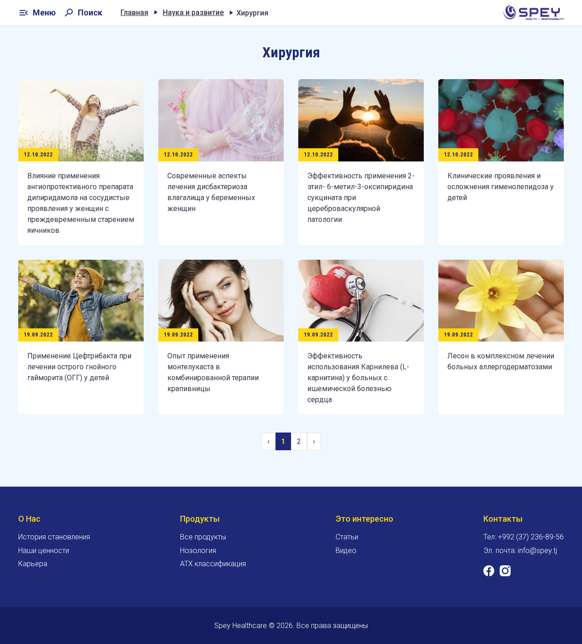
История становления (54, 537)
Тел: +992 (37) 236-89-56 (523, 537)
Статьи (347, 537)
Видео (346, 550)
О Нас (29, 518)
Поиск (82, 12)
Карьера (32, 563)
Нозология (198, 550)
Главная (134, 12)
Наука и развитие (193, 12)
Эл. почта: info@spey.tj (520, 550)
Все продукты (203, 537)
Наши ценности (43, 550)
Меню (37, 12)
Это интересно (364, 518)
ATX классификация (213, 563)
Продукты (200, 518)
